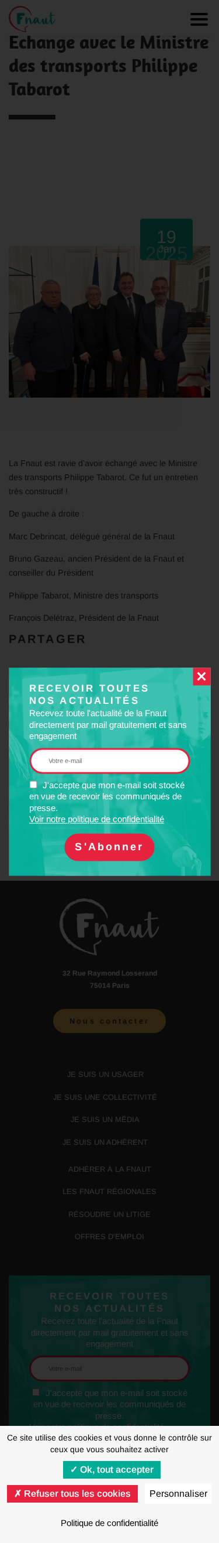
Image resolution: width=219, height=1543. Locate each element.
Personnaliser (178, 1493)
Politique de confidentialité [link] (109, 1523)
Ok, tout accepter (116, 1469)
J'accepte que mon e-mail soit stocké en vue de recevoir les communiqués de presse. (107, 802)
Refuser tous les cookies (76, 1493)
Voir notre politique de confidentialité (96, 819)
